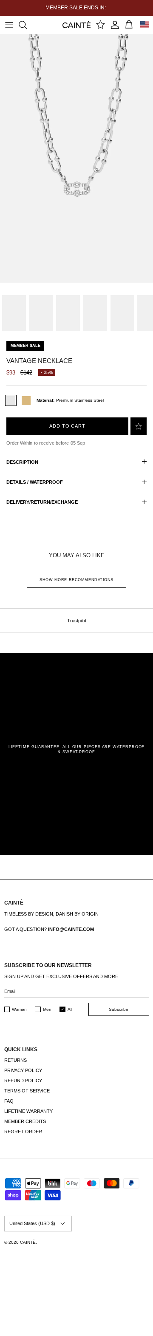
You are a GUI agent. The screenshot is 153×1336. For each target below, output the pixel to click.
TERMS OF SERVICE (27, 1090)
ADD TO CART (67, 425)
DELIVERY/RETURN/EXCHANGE (42, 502)
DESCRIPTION (22, 462)
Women (19, 1009)
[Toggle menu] (9, 25)
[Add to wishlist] (138, 426)
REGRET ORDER (23, 1131)
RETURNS (15, 1060)
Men (47, 1009)
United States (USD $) (32, 1223)
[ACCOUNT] (115, 25)
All (70, 1009)
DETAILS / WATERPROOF (34, 482)
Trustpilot (76, 620)
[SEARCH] (27, 25)
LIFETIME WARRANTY (28, 1111)
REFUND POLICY (23, 1080)
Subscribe (118, 1009)
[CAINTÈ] (76, 24)
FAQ (9, 1100)
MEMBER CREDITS (25, 1121)
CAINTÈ (28, 1242)
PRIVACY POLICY (23, 1070)
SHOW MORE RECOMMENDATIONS (76, 580)
